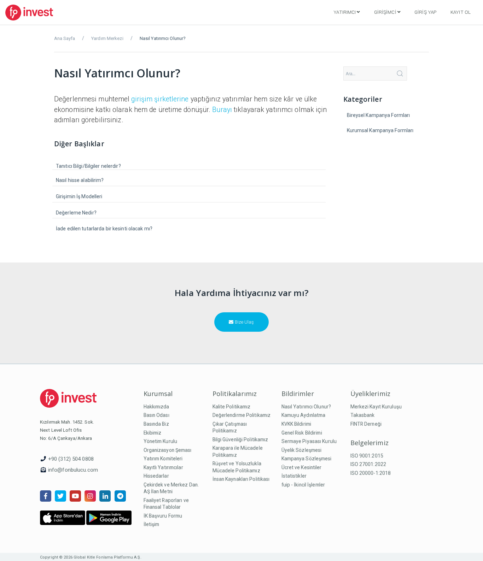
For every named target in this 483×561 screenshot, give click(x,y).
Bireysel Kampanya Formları (378, 115)
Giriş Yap (425, 12)
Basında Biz (156, 424)
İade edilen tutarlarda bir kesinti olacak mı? (104, 228)
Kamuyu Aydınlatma (303, 415)
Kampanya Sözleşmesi (306, 458)
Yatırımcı (344, 12)
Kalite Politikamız (232, 406)
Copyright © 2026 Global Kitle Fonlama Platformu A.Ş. (90, 557)
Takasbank (362, 415)
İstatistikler (294, 476)
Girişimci (385, 12)
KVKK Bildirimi (296, 424)
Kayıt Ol (460, 12)
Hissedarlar (156, 476)
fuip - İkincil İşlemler (303, 485)
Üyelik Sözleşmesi (301, 450)
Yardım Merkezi (107, 38)
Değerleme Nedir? (76, 212)
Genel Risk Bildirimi (301, 433)
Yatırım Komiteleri (163, 458)
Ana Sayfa (64, 38)
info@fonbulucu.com (73, 470)
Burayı (222, 110)
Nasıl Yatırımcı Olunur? (306, 406)
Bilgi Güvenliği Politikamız (240, 439)
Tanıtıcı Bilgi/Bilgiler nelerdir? (88, 166)
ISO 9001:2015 (366, 456)
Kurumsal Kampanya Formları (380, 130)
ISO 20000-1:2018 (370, 473)
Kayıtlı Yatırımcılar (163, 467)
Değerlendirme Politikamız (242, 415)
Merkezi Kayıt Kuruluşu (376, 406)
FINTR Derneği (366, 424)
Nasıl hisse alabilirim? (80, 180)
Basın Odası (156, 415)
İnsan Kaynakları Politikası (241, 479)
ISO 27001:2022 (368, 464)
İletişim (151, 524)
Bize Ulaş (243, 322)
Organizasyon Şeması (168, 450)
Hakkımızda (156, 406)
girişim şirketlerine (159, 99)
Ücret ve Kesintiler (301, 467)
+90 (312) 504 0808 (71, 459)
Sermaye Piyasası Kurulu (309, 441)
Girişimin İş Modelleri (79, 196)
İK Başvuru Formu (163, 516)
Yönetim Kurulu (161, 441)
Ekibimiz (153, 433)
